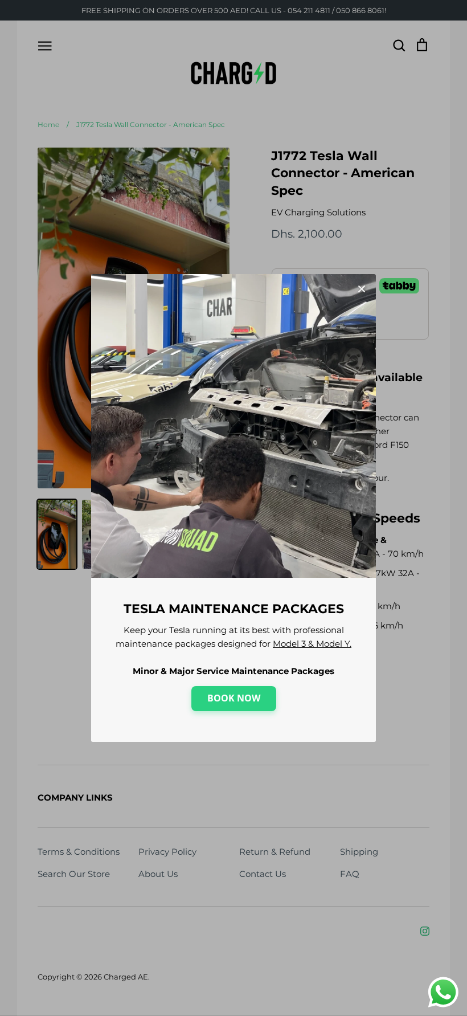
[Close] (361, 288)
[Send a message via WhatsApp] (443, 992)
